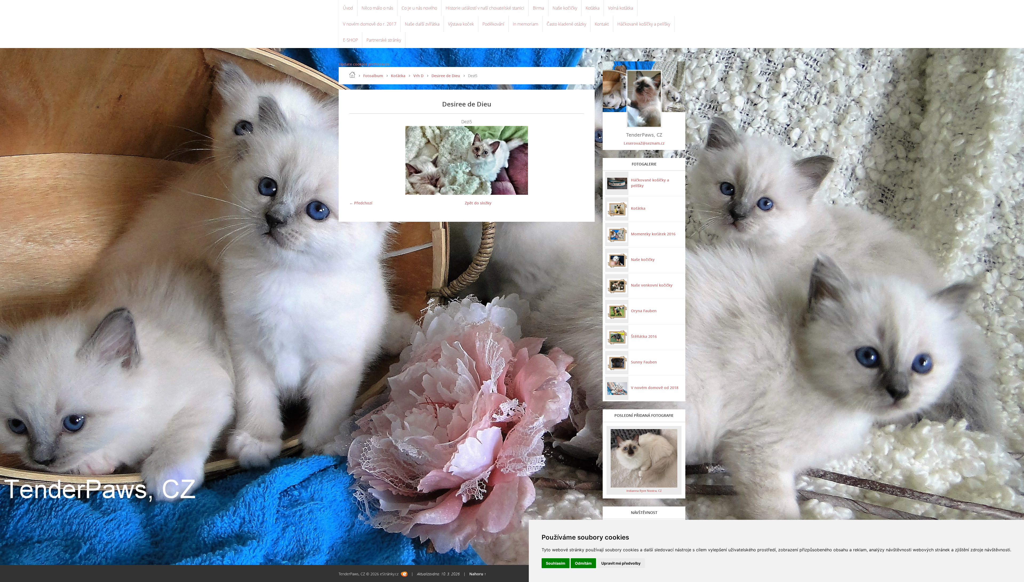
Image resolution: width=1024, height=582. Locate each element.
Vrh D (418, 75)
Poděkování (493, 24)
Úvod (348, 8)
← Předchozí (360, 202)
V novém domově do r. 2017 (369, 24)
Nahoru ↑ (477, 573)
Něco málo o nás (377, 8)
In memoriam (525, 24)
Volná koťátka (620, 8)
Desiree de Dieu (445, 75)
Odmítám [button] (583, 563)
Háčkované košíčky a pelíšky (643, 24)
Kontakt (602, 24)
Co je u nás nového (419, 8)
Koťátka (592, 8)
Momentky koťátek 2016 (653, 233)
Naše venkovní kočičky (652, 285)
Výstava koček (461, 24)
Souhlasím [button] (555, 563)
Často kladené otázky (566, 24)
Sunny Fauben (644, 362)
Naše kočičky (565, 8)
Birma (538, 8)
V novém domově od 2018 (654, 387)
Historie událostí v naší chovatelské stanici (485, 8)
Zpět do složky (478, 202)
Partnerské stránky (383, 40)
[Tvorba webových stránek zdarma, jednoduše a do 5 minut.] (404, 574)
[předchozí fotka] (358, 160)
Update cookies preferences (364, 64)
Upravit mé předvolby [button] (621, 563)
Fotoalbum (373, 75)
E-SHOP (350, 40)
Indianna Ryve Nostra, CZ (644, 491)
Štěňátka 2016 (644, 336)
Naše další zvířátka (422, 24)
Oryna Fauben (644, 310)
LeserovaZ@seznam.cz (644, 143)
